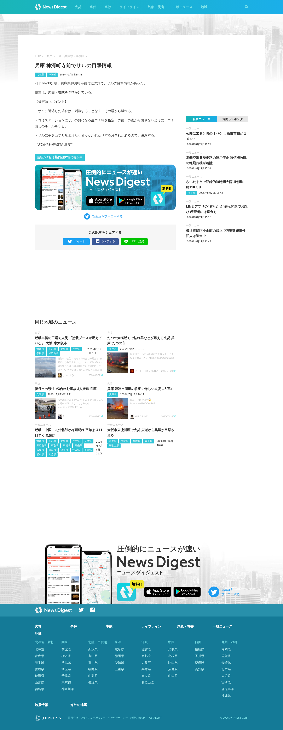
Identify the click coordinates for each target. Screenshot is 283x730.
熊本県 (40, 454)
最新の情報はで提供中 (59, 157)
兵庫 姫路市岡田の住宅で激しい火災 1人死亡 (140, 389)
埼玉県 (191, 192)
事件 (93, 7)
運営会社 (73, 717)
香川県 (199, 656)
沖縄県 (226, 695)
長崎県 (88, 449)
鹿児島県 (227, 689)
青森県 (39, 656)
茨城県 (66, 649)
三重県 (119, 669)
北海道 (39, 649)
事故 (108, 7)
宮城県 (39, 669)
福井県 (93, 669)
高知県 (199, 669)
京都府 (52, 349)
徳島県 (199, 649)
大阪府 (64, 349)
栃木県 (66, 656)
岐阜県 (119, 649)
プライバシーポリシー (93, 717)
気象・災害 (156, 7)
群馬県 (66, 662)
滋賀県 (40, 349)
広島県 (40, 449)
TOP (38, 56)
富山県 (93, 656)
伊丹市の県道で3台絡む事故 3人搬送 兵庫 (66, 389)
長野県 (93, 682)
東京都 (66, 682)
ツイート (79, 241)
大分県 (52, 454)
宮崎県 (226, 682)
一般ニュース (182, 7)
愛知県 (119, 662)
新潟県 (93, 649)
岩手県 (39, 662)
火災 (78, 7)
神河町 (80, 56)
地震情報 (41, 705)
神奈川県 (68, 689)
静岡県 (119, 656)
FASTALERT (155, 717)
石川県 (93, 662)
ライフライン (129, 7)
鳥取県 (54, 445)
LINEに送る (138, 241)
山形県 (39, 682)
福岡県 (64, 449)
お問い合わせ (137, 717)
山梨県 (93, 675)
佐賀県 (76, 449)
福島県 (39, 689)
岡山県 (78, 445)
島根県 (66, 445)
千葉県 (66, 675)
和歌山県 (53, 353)
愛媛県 (199, 662)
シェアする (108, 241)
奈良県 (40, 353)
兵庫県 (68, 56)
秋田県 (39, 675)
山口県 (52, 449)
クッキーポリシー (118, 717)
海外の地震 (78, 705)
